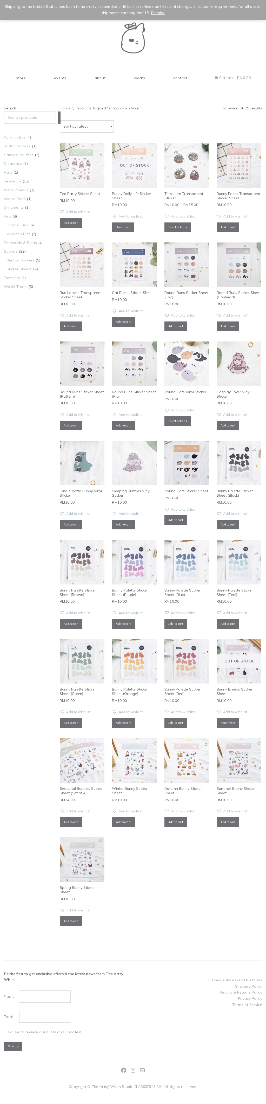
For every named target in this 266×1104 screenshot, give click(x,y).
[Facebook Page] (124, 1070)
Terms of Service (247, 1004)
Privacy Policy (250, 998)
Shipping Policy (248, 986)
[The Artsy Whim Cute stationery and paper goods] (133, 38)
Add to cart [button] (71, 223)
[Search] (59, 117)
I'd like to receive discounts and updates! (44, 1032)
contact (180, 78)
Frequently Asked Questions (237, 980)
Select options (177, 227)
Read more (123, 227)
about (100, 78)
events (60, 78)
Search (10, 108)
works (139, 78)
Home (65, 108)
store (21, 78)
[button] (75, 212)
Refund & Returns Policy (241, 992)
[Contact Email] (142, 1070)
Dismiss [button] (158, 12)
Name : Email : (11, 1006)
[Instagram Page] (133, 1070)
